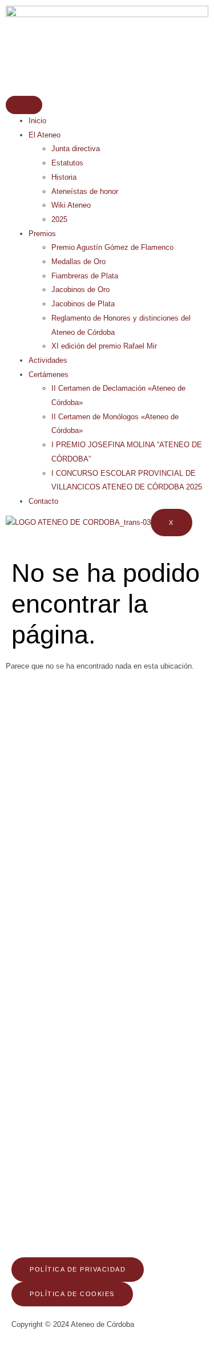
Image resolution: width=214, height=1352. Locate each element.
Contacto (43, 501)
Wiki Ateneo (71, 205)
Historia (63, 177)
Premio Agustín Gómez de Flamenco (112, 247)
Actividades (48, 360)
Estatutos (67, 163)
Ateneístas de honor (84, 191)
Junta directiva (75, 148)
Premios (42, 233)
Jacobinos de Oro (80, 289)
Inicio (37, 120)
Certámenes (48, 374)
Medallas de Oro (78, 261)
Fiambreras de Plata (84, 276)
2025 (59, 219)
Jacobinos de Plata (83, 303)
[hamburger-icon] (24, 105)
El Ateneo (44, 135)
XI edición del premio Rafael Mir (104, 346)
